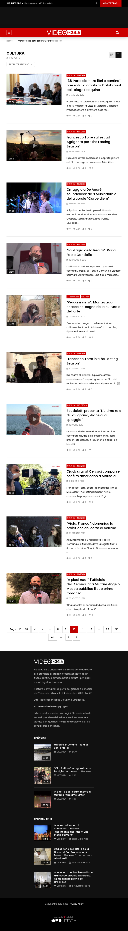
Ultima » (76, 637)
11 (82, 629)
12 (91, 629)
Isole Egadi (82, 405)
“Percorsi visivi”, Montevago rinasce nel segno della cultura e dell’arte (93, 307)
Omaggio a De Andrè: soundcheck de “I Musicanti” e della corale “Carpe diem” (91, 194)
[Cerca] (117, 32)
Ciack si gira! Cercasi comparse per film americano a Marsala (93, 473)
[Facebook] (96, 3)
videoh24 (61, 751)
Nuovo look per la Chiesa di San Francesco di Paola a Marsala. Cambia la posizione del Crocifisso (40, 3)
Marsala (81, 75)
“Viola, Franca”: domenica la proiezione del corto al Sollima (91, 525)
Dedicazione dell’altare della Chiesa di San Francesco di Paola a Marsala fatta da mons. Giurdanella (73, 853)
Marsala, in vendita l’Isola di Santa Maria (71, 746)
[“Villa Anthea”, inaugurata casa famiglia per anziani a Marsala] (42, 775)
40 (52, 637)
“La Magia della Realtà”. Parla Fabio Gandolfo (91, 252)
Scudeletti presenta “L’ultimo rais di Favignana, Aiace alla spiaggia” (93, 415)
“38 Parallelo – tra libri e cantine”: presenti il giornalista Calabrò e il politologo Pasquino (93, 85)
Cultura (71, 75)
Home (9, 40)
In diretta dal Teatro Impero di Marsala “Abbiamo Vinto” (72, 793)
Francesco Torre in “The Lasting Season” (92, 361)
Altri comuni (73, 297)
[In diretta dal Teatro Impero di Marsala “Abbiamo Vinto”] (42, 799)
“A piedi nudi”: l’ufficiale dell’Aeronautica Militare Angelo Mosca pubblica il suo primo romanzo (93, 586)
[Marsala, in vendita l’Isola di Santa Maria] (42, 752)
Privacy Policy (77, 903)
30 (116, 629)
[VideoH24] (64, 32)
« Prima (35, 629)
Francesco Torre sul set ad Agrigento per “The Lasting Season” (88, 142)
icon (34, 89)
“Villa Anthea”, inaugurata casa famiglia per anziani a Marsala (73, 770)
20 (107, 629)
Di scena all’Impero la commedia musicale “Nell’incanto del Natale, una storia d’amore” (71, 830)
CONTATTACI (110, 3)
